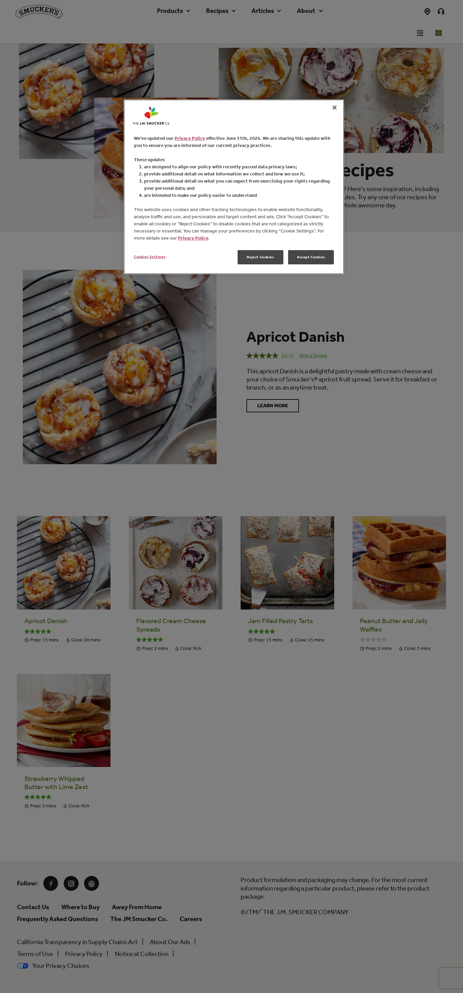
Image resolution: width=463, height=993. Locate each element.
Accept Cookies (311, 257)
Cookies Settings (149, 256)
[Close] (334, 107)
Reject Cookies (260, 257)
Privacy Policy (190, 138)
